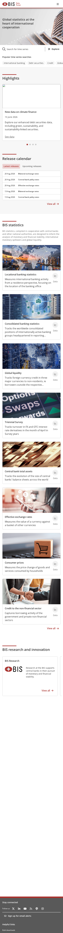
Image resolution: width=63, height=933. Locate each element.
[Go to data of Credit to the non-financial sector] (55, 609)
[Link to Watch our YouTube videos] (25, 908)
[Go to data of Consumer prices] (55, 564)
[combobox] (25, 49)
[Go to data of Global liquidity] (55, 374)
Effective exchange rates (28, 185)
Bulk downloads (8, 930)
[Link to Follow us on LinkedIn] (19, 908)
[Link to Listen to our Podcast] (36, 908)
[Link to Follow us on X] (13, 908)
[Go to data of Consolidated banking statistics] (55, 325)
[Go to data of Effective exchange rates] (55, 518)
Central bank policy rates (28, 179)
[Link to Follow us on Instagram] (42, 908)
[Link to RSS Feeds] (31, 908)
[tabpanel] (31, 184)
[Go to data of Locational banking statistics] (55, 276)
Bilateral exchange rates (28, 173)
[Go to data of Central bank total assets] (55, 472)
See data (9, 136)
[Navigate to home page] (11, 4)
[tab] (11, 166)
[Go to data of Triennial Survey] (55, 423)
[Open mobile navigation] (58, 4)
